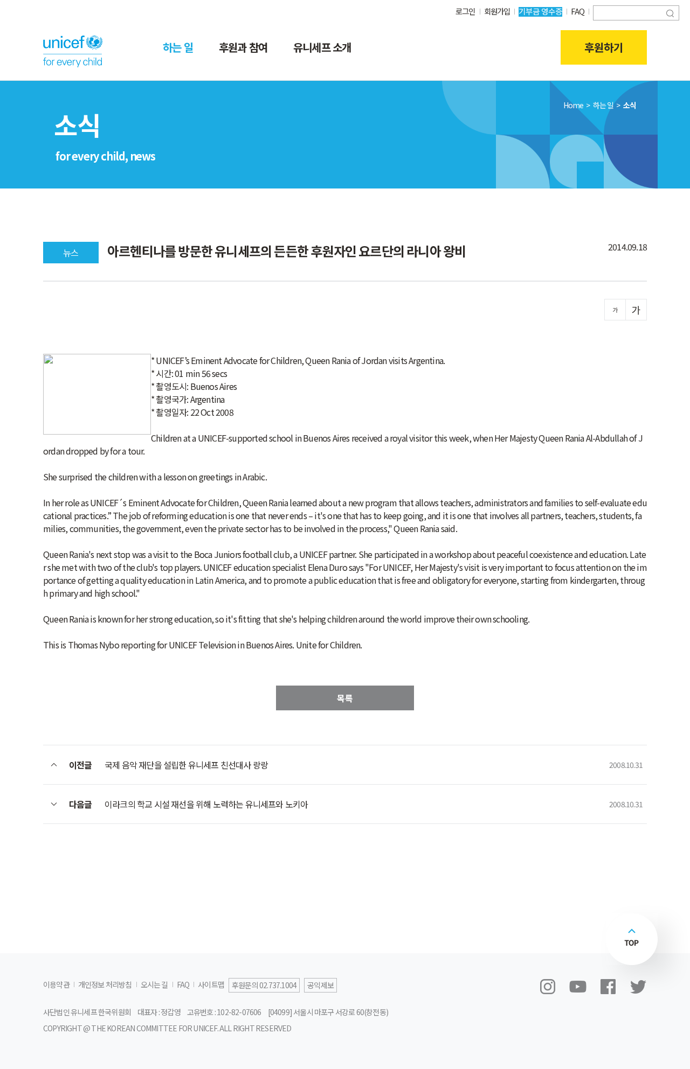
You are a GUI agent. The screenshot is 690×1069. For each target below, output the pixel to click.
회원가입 (497, 11)
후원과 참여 (243, 47)
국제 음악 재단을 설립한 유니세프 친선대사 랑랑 (186, 764)
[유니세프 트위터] (638, 986)
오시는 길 (154, 984)
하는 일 (178, 47)
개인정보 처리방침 (105, 984)
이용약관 (56, 984)
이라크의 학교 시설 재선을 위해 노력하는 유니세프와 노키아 (206, 804)
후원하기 (603, 47)
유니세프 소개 (322, 47)
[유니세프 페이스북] (608, 986)
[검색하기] (670, 12)
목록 (345, 697)
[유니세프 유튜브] (577, 986)
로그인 (465, 11)
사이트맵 (211, 984)
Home (573, 105)
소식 (629, 105)
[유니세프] (72, 51)
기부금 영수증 (540, 11)
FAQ (577, 11)
